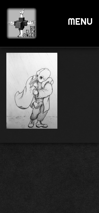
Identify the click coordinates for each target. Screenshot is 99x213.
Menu (80, 21)
